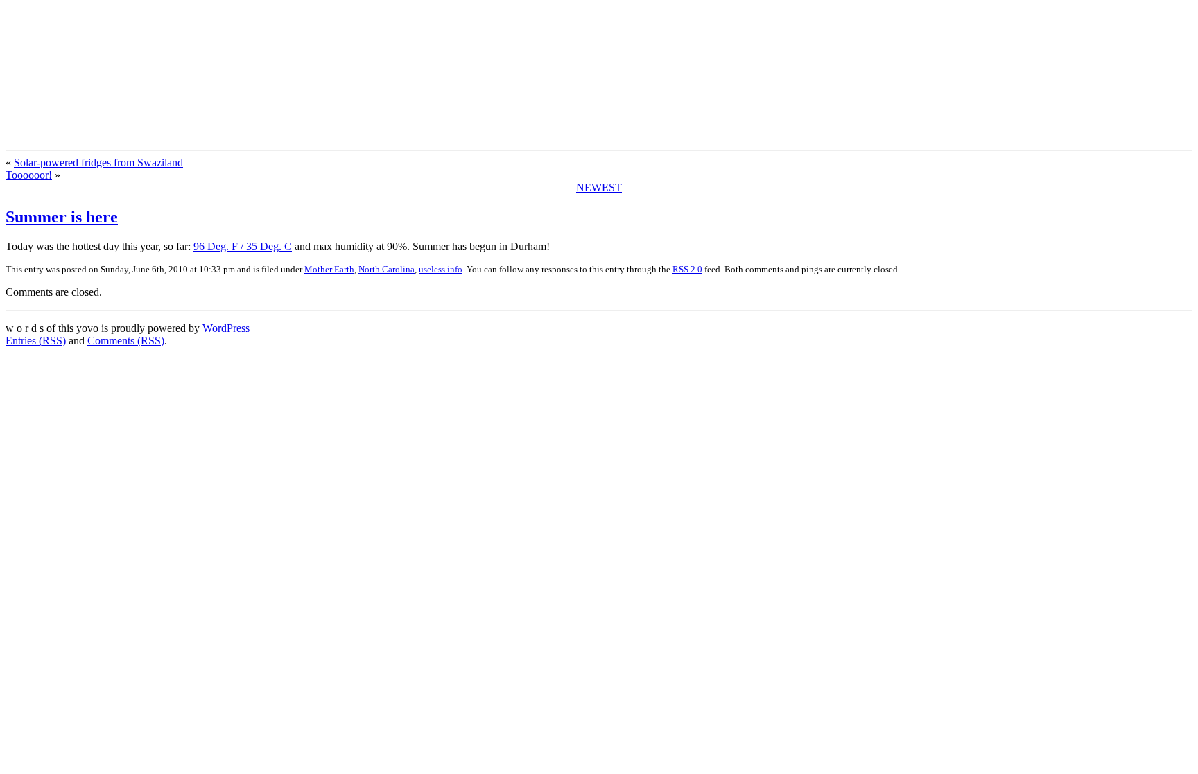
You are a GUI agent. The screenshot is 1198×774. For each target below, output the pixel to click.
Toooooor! (29, 175)
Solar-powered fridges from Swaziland (98, 162)
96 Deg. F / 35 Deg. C (242, 246)
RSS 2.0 (687, 269)
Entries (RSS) (36, 340)
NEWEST (599, 187)
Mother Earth (329, 269)
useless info (440, 269)
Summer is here (62, 217)
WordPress (226, 328)
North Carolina (386, 269)
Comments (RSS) (125, 340)
